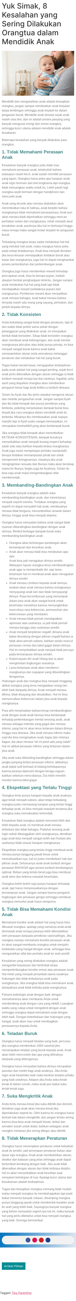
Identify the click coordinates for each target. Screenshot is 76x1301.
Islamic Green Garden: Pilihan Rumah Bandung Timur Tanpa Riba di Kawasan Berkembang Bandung (36, 1279)
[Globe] (48, 1240)
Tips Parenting (21, 1293)
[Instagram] (34, 1240)
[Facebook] (28, 1240)
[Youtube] (41, 1240)
